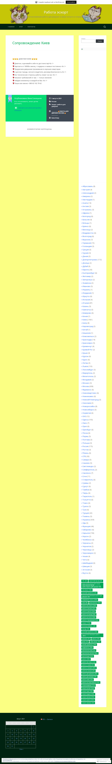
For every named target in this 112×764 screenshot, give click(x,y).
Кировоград (88, 326)
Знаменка (87, 283)
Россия (54, 101)
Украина (86, 520)
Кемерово (87, 313)
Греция (86, 249)
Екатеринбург (89, 273)
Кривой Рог (87, 349)
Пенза (85, 433)
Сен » (21, 749)
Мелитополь (88, 376)
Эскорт (54, 104)
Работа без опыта (89, 605)
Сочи (85, 476)
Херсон (86, 536)
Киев (85, 319)
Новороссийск (89, 406)
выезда (85, 629)
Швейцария (88, 563)
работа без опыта (88, 662)
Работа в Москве (88, 608)
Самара (86, 460)
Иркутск (86, 296)
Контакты (31, 27)
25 (16, 742)
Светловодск (88, 466)
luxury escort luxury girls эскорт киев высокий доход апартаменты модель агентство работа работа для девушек (91, 585)
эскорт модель (88, 694)
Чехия (85, 556)
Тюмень (86, 516)
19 (21, 738)
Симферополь (89, 470)
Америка (86, 196)
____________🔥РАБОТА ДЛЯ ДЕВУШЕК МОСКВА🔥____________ (60, 113)
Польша (86, 443)
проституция (87, 656)
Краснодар (87, 339)
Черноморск (88, 553)
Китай (85, 329)
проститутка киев (88, 650)
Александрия (88, 193)
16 (8, 738)
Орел (85, 426)
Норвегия (87, 413)
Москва (86, 386)
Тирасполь (87, 496)
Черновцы (87, 550)
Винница (86, 229)
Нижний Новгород (91, 399)
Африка (86, 213)
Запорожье (87, 279)
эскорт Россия (88, 688)
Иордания (87, 293)
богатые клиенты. (88, 626)
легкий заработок (89, 644)
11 (16, 735)
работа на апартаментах (90, 682)
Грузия (85, 253)
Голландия (87, 246)
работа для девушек (89, 673)
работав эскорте (88, 670)
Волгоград (87, 236)
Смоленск (87, 473)
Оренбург (87, 429)
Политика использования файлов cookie (65, 761)
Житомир (87, 276)
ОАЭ (84, 416)
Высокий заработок (89, 593)
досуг (85, 641)
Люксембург (88, 369)
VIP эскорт (87, 590)
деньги (96, 638)
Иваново (86, 286)
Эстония (86, 570)
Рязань (86, 453)
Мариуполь (87, 373)
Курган (85, 356)
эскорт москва (88, 697)
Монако (86, 383)
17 (12, 738)
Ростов (85, 450)
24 (12, 742)
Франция (86, 526)
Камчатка (87, 309)
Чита (85, 560)
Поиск (83, 38)
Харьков (86, 533)
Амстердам (87, 199)
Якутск (85, 573)
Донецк (86, 263)
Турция (86, 513)
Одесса (85, 419)
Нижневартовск (89, 393)
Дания (85, 256)
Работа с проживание (90, 620)
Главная (11, 27)
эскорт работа (88, 700)
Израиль (86, 289)
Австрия (86, 189)
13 (25, 735)
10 (12, 735)
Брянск (86, 226)
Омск (85, 423)
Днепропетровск (90, 259)
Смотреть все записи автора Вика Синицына (27, 109)
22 (33, 738)
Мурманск (87, 389)
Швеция (86, 566)
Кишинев (87, 333)
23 (8, 742)
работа (86, 659)
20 (25, 738)
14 (29, 735)
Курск (85, 359)
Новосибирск (88, 409)
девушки (86, 638)
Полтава (86, 440)
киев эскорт (95, 641)
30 (8, 746)
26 (21, 742)
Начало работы (71, 2)
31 (12, 746)
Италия (86, 303)
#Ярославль (88, 186)
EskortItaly (55, 118)
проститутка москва (90, 653)
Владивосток (88, 233)
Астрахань (87, 209)
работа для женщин (89, 676)
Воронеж (86, 239)
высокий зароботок (89, 631)
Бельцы (86, 223)
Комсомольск (88, 336)
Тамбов (86, 490)
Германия (87, 243)
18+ (84, 581)
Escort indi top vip (95, 581)
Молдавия (87, 379)
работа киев (87, 679)
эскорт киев (87, 691)
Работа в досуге (88, 611)
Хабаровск (87, 530)
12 (21, 735)
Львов (85, 366)
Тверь (85, 493)
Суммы (85, 483)
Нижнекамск (88, 396)
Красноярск (87, 343)
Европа (86, 269)
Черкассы (87, 543)
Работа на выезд (88, 614)
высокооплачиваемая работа (91, 635)
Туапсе (85, 506)
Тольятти (87, 500)
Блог (21, 27)
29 (33, 742)
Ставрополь (88, 480)
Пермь (85, 436)
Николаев (87, 403)
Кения (85, 316)
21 (29, 738)
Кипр (85, 323)
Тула (84, 510)
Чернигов (87, 546)
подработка (87, 647)
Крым (85, 353)
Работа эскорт (56, 12)
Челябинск (87, 540)
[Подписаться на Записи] (41, 719)
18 (16, 738)
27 (25, 742)
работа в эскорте (89, 668)
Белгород (87, 216)
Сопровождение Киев (31, 42)
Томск (85, 503)
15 (33, 735)
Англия (86, 206)
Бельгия (86, 219)
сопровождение (88, 685)
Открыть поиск (104, 27)
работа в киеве (88, 665)
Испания (86, 299)
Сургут (85, 486)
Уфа (84, 523)
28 (29, 742)
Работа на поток (88, 617)
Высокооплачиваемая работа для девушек (92, 596)
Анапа (85, 203)
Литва (85, 363)
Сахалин (86, 463)
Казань (86, 306)
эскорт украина (88, 703)
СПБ (84, 456)
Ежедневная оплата (89, 599)
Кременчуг (87, 346)
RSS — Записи (47, 719)
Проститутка (95, 602)
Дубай (85, 266)
